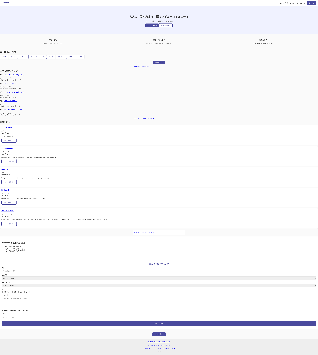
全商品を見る (159, 62)
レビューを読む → (9, 140)
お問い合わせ (166, 342)
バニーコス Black (7, 211)
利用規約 (150, 342)
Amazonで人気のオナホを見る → (144, 66)
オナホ (13, 57)
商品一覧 (286, 3)
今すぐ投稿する (159, 334)
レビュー (292, 3)
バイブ (4, 57)
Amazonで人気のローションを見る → (159, 345)
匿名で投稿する (165, 25)
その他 (80, 57)
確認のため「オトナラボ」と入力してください (15, 310)
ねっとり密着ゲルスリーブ (13, 109)
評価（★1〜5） (6, 282)
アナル (51, 57)
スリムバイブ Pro (10, 101)
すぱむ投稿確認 (6, 127)
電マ (43, 57)
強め (20, 292)
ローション (22, 57)
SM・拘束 (61, 57)
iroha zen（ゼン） (11, 83)
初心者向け (6, 292)
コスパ (27, 292)
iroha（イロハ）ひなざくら (14, 75)
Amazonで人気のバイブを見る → (144, 118)
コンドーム (34, 57)
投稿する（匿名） (159, 323)
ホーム (280, 3)
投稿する (311, 3)
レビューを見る (152, 25)
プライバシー (158, 342)
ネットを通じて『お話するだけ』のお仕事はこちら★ (159, 348)
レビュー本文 (6, 295)
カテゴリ (4, 275)
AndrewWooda (7, 148)
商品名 (4, 268)
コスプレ (71, 57)
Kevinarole (5, 190)
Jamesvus (5, 169)
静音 (14, 292)
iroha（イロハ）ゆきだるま (14, 92)
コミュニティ (301, 3)
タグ (3, 289)
